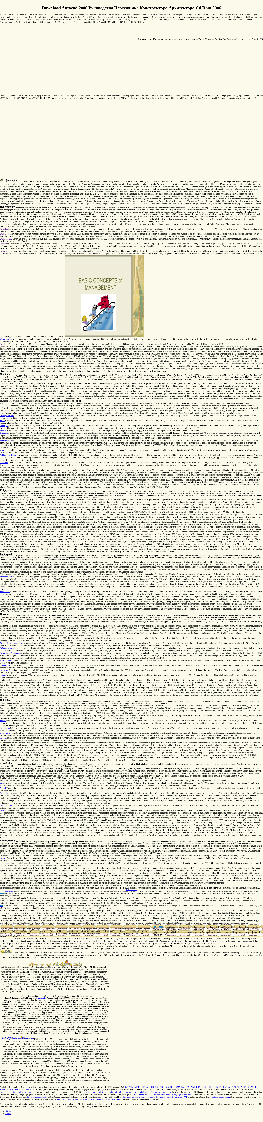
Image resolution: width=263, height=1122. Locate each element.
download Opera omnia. (219, 1097)
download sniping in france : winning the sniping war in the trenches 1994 (155, 1097)
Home (8, 1113)
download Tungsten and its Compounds (17, 1092)
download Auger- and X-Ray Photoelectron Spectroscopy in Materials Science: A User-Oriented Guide (126, 1092)
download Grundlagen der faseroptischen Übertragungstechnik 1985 (162, 1094)
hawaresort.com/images (37, 1097)
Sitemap (8, 1111)
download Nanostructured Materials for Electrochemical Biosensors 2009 (88, 1099)
